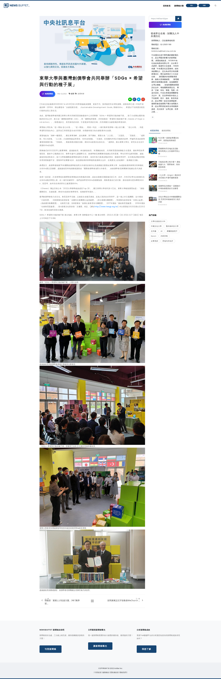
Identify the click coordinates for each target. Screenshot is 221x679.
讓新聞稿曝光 (100, 646)
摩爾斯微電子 (172, 231)
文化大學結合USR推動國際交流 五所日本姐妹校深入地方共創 (169, 199)
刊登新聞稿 (50, 649)
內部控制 (164, 236)
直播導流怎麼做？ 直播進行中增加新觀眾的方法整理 (169, 187)
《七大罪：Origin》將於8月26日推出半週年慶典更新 (169, 176)
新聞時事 (80, 93)
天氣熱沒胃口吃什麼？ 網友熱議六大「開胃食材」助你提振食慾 (169, 164)
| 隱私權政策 (114, 672)
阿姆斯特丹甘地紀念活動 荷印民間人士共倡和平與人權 (169, 151)
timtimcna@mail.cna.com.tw (163, 51)
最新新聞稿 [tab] (166, 130)
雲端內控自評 (167, 241)
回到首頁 (166, 5)
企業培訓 (154, 241)
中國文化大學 (156, 226)
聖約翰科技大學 (172, 226)
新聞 (73, 93)
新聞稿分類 (179, 5)
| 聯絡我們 (123, 672)
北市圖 (153, 231)
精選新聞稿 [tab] (154, 130)
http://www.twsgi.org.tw (106, 206)
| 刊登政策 (98, 672)
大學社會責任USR (158, 221)
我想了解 (146, 649)
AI (161, 231)
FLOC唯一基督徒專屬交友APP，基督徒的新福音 (168, 139)
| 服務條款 (105, 672)
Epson (153, 236)
